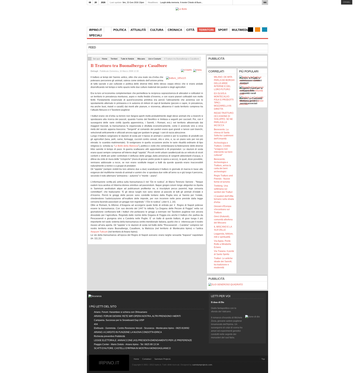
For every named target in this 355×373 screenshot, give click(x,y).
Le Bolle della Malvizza (126, 146)
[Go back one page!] (90, 59)
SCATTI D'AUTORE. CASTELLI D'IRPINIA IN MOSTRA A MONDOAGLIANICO (132, 348)
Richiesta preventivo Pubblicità (109, 336)
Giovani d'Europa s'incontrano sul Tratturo (222, 209)
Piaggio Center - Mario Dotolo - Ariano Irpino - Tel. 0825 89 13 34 (126, 344)
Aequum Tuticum (99, 231)
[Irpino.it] (107, 17)
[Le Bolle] (181, 9)
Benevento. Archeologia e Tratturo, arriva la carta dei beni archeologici (222, 165)
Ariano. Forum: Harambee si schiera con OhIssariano (120, 312)
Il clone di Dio (217, 302)
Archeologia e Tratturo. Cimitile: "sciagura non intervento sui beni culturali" (223, 148)
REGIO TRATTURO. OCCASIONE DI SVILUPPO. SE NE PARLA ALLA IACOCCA (224, 119)
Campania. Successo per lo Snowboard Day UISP (119, 320)
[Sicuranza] (95, 296)
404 (96, 324)
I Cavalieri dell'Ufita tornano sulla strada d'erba (224, 199)
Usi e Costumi (154, 59)
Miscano (141, 59)
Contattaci (146, 359)
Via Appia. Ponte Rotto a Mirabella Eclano (222, 244)
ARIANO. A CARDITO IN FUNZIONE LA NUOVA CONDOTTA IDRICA (128, 332)
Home (104, 59)
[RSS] (257, 29)
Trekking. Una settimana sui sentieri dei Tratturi (223, 188)
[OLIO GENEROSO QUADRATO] (225, 284)
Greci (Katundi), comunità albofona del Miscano (223, 219)
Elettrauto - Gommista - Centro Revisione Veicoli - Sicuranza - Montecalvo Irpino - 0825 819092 (141, 328)
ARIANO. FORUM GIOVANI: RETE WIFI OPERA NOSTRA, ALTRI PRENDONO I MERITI (137, 316)
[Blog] (250, 29)
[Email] (198, 70)
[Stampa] (187, 70)
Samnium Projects (162, 359)
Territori (114, 59)
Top (263, 359)
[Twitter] (264, 29)
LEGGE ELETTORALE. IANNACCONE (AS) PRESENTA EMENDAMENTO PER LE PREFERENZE (143, 340)
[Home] (107, 30)
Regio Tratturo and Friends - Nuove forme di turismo (223, 178)
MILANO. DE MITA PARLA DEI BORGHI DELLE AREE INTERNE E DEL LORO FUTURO (224, 83)
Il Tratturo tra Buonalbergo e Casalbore (129, 65)
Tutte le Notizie (127, 59)
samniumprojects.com (202, 365)
